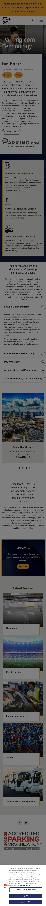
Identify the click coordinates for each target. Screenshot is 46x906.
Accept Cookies (25, 902)
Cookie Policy (25, 885)
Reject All (25, 896)
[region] (23, 885)
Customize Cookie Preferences (25, 889)
